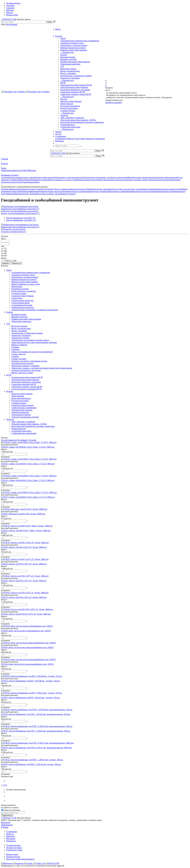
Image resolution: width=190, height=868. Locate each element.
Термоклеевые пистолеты (22, 307)
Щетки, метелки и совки (22, 373)
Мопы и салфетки (19, 345)
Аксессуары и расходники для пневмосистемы (132, 189)
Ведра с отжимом (68, 73)
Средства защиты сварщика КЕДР (26, 389)
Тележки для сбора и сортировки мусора (29, 361)
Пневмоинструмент (39, 180)
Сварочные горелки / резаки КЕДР (75, 94)
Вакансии (90, 139)
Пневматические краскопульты (167, 189)
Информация (7, 825)
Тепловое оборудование (21, 410)
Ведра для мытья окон (70, 71)
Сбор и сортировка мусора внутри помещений (32, 352)
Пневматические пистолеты (139, 191)
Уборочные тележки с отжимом (25, 366)
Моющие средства (68, 59)
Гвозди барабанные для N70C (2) (20, 218)
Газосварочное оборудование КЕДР (76, 85)
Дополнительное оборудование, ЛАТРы (78, 120)
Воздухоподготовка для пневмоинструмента (56, 194)
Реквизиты (100, 139)
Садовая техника (67, 111)
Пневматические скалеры (25, 194)
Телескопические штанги (22, 363)
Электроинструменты (21, 415)
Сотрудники (80, 139)
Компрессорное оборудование (73, 50)
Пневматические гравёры (116, 191)
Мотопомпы (25, 180)
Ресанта (63, 99)
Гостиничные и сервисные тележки (76, 76)
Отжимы (15, 347)
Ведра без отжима (68, 69)
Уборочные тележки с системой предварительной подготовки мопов (41, 368)
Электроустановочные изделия (25, 417)
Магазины (10, 838)
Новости (70, 139)
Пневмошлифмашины (29, 191)
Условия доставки (14, 848)
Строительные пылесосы (112, 180)
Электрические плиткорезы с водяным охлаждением (104, 177)
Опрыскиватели (67, 125)
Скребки (15, 356)
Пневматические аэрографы (99, 189)
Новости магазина (12, 810)
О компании (60, 139)
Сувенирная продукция (157, 180)
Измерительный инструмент (73, 48)
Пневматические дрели (94, 191)
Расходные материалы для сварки (75, 90)
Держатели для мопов (70, 78)
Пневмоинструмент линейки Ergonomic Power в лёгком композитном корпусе (52, 189)
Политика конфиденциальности (20, 859)
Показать (5, 263)
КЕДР (63, 83)
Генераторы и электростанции (73, 45)
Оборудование (66, 104)
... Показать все (67, 52)
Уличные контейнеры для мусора (26, 370)
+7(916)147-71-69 (8, 19)
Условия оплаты (13, 845)
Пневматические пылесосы (51, 191)
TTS (62, 66)
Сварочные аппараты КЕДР (72, 92)
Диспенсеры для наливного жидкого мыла (30, 340)
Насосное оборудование (71, 101)
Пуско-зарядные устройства (23, 291)
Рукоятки (15, 349)
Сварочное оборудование (165, 177)
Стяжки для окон (18, 359)
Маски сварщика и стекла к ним (62, 180)
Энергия (64, 115)
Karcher (63, 55)
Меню (58, 29)
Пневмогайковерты (9, 189)
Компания (5, 822)
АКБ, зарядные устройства (72, 118)
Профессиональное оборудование (75, 62)
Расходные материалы (70, 106)
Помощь (4, 827)
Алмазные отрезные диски (72, 43)
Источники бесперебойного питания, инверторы (82, 122)
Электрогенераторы (20, 412)
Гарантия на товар (14, 850)
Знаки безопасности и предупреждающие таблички (34, 342)
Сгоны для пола (18, 354)
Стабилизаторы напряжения (23, 408)
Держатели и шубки (20, 338)
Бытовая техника (67, 57)
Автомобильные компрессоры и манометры (79, 41)
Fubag (63, 38)
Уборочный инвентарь (70, 64)
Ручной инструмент (69, 108)
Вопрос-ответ (12, 854)
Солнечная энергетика (70, 127)
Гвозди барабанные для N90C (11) (21, 220)
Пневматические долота (73, 191)
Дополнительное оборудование (74, 87)
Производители (13, 857)
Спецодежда (15, 182)
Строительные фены (30, 182)
